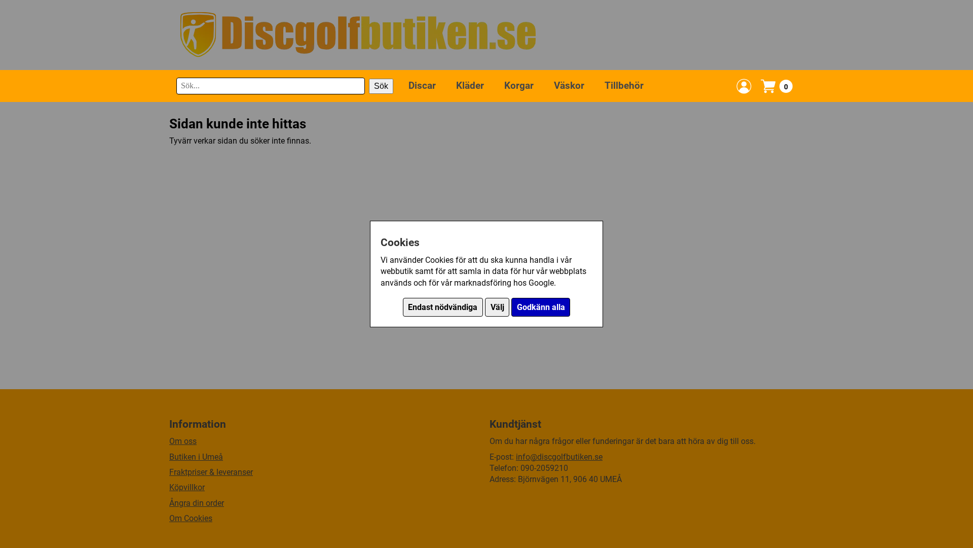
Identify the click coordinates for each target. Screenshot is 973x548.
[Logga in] (744, 86)
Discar (422, 85)
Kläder (470, 85)
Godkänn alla (541, 307)
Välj (497, 307)
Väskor (569, 85)
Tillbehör (624, 85)
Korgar (519, 85)
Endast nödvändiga (442, 307)
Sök (381, 86)
